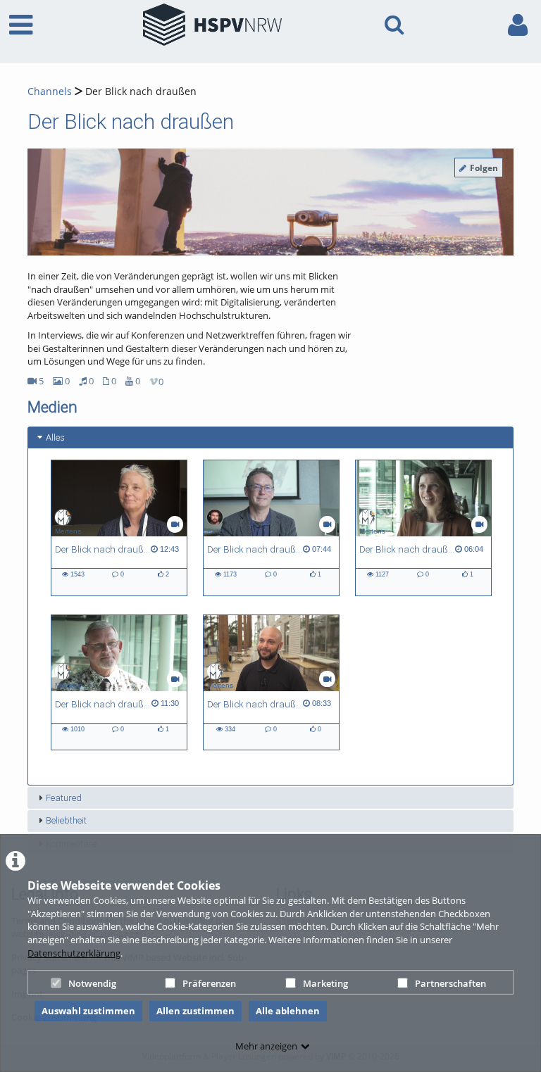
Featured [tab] (64, 798)
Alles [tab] (55, 437)
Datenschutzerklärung (73, 953)
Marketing (325, 983)
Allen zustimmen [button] (195, 1010)
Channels (49, 91)
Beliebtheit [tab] (66, 820)
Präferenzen (209, 983)
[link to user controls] (518, 25)
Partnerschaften (450, 983)
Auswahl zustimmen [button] (88, 1010)
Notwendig (92, 983)
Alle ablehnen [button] (288, 1010)
